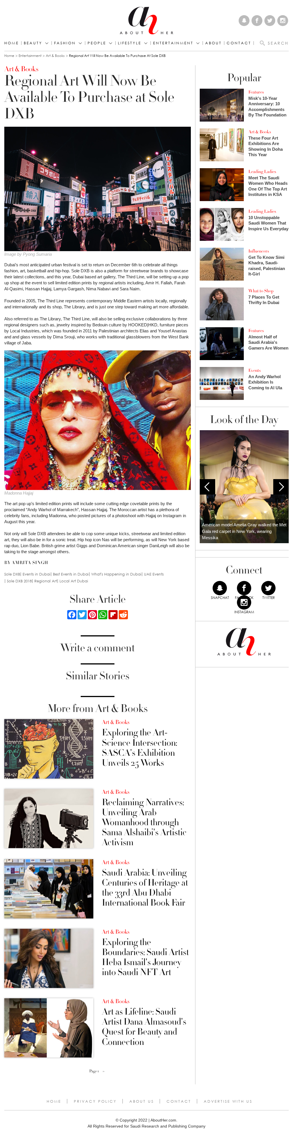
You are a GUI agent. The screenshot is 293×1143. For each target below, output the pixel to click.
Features (256, 92)
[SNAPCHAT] (220, 588)
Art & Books (55, 55)
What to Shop (261, 291)
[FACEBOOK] (244, 588)
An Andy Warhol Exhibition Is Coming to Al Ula (265, 382)
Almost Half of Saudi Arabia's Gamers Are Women (268, 342)
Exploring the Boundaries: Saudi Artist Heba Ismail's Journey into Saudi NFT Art (145, 957)
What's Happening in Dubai (116, 574)
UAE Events (154, 574)
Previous (207, 487)
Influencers (258, 251)
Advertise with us (228, 1101)
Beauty (33, 43)
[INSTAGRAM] (244, 602)
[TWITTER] (268, 588)
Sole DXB (12, 574)
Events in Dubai (36, 574)
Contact (179, 1101)
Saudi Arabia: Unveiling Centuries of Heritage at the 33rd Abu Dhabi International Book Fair (145, 888)
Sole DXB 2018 (19, 581)
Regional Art (45, 581)
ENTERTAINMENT (173, 43)
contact (239, 43)
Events (254, 370)
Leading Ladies (262, 171)
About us (141, 1101)
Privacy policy (95, 1101)
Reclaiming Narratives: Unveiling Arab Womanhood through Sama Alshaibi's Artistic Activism (144, 822)
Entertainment (30, 55)
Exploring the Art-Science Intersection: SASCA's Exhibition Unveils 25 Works (139, 748)
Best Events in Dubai (71, 574)
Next (281, 487)
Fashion (65, 43)
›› (103, 1071)
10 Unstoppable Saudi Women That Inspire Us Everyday (268, 223)
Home (11, 43)
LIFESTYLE (129, 43)
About (213, 43)
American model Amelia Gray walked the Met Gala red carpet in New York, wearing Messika (244, 531)
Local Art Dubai (74, 581)
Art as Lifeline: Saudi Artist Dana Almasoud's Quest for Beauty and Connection (144, 1027)
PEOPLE (97, 43)
